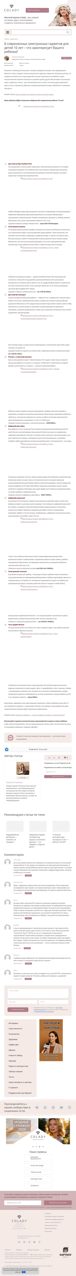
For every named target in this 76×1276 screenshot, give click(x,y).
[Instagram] (53, 1107)
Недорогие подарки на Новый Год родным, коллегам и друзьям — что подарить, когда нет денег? (37, 841)
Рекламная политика (51, 1225)
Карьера (12, 1061)
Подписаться (66, 58)
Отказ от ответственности (53, 1222)
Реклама (47, 1250)
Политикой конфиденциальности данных (59, 1207)
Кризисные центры (50, 1228)
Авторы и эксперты (33, 1250)
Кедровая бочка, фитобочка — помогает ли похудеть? (12, 838)
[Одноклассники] (45, 1107)
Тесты (11, 1077)
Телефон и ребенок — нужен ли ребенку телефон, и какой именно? (40, 715)
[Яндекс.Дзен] (69, 1107)
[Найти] (68, 32)
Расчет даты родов (37, 1165)
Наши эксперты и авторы (20, 1082)
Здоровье (13, 1039)
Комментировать (18, 1009)
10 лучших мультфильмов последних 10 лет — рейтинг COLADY (60, 838)
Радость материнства (18, 1066)
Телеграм (42, 749)
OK (24, 1272)
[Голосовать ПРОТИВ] (54, 758)
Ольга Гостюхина (18, 57)
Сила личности (15, 1028)
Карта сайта (48, 1231)
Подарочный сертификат (20, 1093)
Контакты (8, 1250)
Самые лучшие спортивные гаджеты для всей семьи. (34, 94)
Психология (14, 1034)
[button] (33, 1146)
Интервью (13, 1023)
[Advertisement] (38, 146)
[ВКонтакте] (37, 1107)
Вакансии (19, 1250)
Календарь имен (36, 1179)
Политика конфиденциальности (54, 1219)
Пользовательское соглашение (54, 1216)
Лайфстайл (14, 1045)
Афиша (12, 1050)
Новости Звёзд (15, 1055)
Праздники (34, 1185)
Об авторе (23, 777)
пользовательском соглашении (44, 1011)
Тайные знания (16, 1071)
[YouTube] (61, 1107)
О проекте (13, 1087)
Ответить (28, 875)
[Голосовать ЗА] (49, 757)
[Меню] (7, 32)
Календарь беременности (36, 1158)
